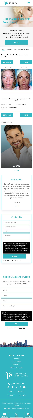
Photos (4, 416)
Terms (19, 260)
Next (26, 62)
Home (2, 49)
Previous (7, 62)
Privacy (15, 260)
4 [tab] (18, 170)
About (21, 392)
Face (15, 49)
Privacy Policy (8, 250)
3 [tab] (17, 170)
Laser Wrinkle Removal (23, 49)
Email (28, 416)
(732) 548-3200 (22, 284)
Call (16, 416)
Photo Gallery (9, 49)
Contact (11, 395)
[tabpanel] (16, 146)
